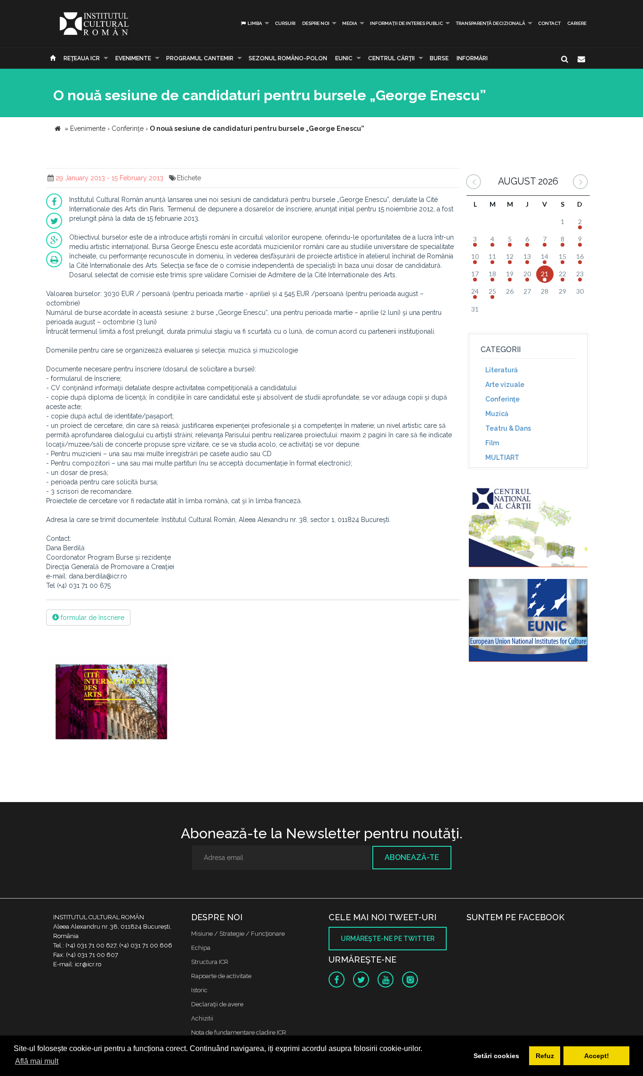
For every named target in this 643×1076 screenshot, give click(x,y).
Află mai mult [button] (36, 1061)
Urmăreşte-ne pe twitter (387, 938)
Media (349, 23)
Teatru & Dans (508, 428)
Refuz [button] (545, 1056)
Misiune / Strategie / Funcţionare (238, 933)
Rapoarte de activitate (221, 976)
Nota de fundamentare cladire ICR (238, 1032)
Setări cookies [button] (496, 1056)
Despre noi (316, 23)
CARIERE (577, 23)
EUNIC (344, 58)
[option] (111, 698)
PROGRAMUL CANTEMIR (199, 58)
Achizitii (202, 1018)
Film (492, 443)
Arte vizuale (504, 384)
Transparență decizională (490, 23)
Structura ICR (209, 961)
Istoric (199, 990)
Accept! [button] (596, 1056)
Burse (439, 58)
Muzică (496, 414)
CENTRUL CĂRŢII (391, 58)
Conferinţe (502, 399)
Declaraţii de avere (217, 1004)
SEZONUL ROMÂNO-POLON (288, 58)
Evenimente (133, 58)
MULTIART (502, 457)
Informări (472, 58)
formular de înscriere (91, 617)
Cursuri (285, 23)
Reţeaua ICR (82, 58)
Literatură (501, 370)
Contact (549, 23)
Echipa (200, 947)
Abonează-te (412, 857)
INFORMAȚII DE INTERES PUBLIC (406, 23)
